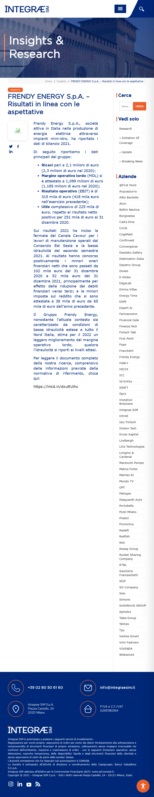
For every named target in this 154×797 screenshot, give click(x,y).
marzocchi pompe (131, 462)
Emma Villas (128, 289)
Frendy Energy (129, 357)
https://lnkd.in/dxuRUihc (55, 386)
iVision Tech (127, 428)
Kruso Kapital (128, 434)
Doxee (123, 271)
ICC (122, 375)
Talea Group (127, 618)
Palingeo (125, 493)
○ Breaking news (131, 161)
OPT (122, 487)
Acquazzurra (128, 191)
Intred (123, 416)
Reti (122, 542)
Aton (122, 203)
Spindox (125, 611)
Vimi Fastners (129, 642)
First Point (126, 338)
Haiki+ (124, 363)
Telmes (124, 624)
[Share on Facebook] (18, 147)
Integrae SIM (128, 410)
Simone (124, 599)
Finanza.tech (128, 326)
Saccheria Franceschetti (128, 573)
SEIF (122, 581)
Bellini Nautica (129, 209)
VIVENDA (126, 648)
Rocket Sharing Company (130, 556)
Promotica (126, 524)
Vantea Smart (129, 636)
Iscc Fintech (127, 422)
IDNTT (123, 387)
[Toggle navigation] (120, 9)
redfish (124, 536)
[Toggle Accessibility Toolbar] (143, 786)
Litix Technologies (131, 446)
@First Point (128, 185)
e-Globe (125, 277)
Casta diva (126, 222)
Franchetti (126, 350)
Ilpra (122, 393)
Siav (122, 593)
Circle (123, 228)
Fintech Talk (127, 332)
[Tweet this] (11, 147)
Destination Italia (131, 258)
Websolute (126, 654)
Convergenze (128, 246)
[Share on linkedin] (11, 152)
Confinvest (126, 240)
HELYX (123, 369)
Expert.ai (125, 307)
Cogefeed (126, 234)
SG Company (128, 587)
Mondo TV (126, 481)
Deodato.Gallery (130, 252)
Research (125, 128)
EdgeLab (125, 283)
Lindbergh (126, 440)
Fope (122, 344)
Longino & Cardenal (126, 454)
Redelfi (124, 530)
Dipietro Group (130, 265)
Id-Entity (125, 381)
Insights (61, 81)
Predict (124, 518)
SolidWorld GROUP (132, 605)
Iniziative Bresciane (126, 402)
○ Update (125, 152)
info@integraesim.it (117, 688)
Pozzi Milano (128, 512)
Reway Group (128, 548)
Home (48, 81)
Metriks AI (126, 475)
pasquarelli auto (130, 499)
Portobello (126, 505)
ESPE (123, 301)
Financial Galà (129, 320)
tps (121, 630)
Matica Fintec (128, 469)
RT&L (123, 564)
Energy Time (128, 295)
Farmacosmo (128, 314)
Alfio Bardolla (128, 197)
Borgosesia (127, 215)
